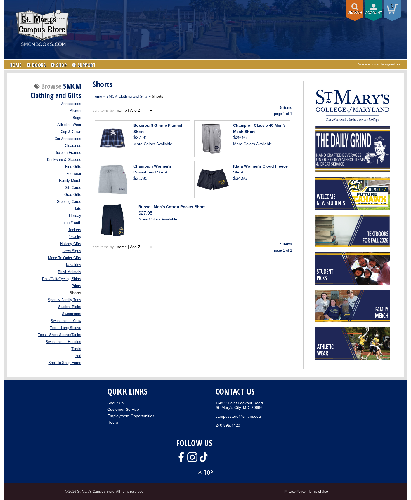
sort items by (103, 110)
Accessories (71, 104)
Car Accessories (68, 139)
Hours (112, 422)
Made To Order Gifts (64, 258)
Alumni (75, 111)
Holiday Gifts (70, 244)
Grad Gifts (72, 195)
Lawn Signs (71, 251)
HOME (16, 65)
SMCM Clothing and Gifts (127, 96)
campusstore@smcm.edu (238, 416)
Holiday (75, 216)
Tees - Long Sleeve (65, 328)
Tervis (76, 349)
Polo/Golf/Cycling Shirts (61, 279)
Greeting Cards (69, 202)
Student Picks (69, 307)
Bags (77, 118)
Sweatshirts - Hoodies (63, 342)
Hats (77, 209)
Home (97, 96)
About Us (115, 403)
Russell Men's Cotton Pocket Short (171, 207)
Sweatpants (71, 314)
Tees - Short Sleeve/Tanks (59, 335)
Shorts (75, 293)
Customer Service (123, 409)
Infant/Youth (71, 223)
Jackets (74, 230)
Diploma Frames (68, 153)
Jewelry (75, 237)
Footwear (73, 174)
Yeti (78, 356)
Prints (76, 286)
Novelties (73, 265)
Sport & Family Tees (64, 300)
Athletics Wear (69, 125)
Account (373, 13)
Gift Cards (73, 188)
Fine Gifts (73, 167)
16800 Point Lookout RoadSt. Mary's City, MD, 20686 (239, 405)
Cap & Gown (71, 132)
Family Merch (70, 181)
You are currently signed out (379, 64)
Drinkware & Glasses (64, 160)
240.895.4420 (228, 425)
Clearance (73, 146)
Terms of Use (318, 491)
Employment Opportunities (130, 416)
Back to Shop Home (64, 363)
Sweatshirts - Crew (66, 321)
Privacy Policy (295, 491)
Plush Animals (69, 272)
